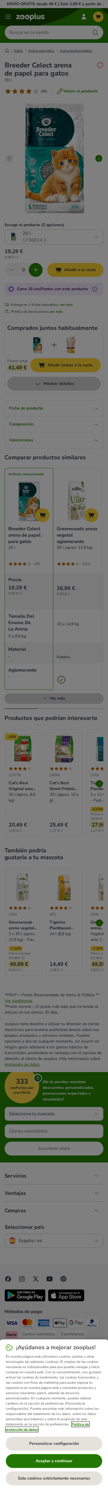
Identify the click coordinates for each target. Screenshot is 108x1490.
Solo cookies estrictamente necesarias (54, 1478)
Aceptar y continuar (54, 1461)
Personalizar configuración (54, 1443)
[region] (54, 1414)
